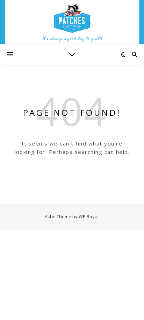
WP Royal (89, 216)
